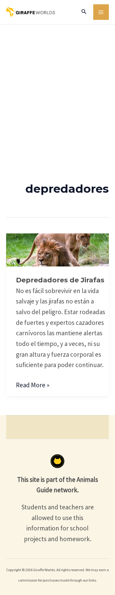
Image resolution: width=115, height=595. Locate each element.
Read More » (32, 384)
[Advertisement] (57, 85)
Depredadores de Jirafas (60, 280)
